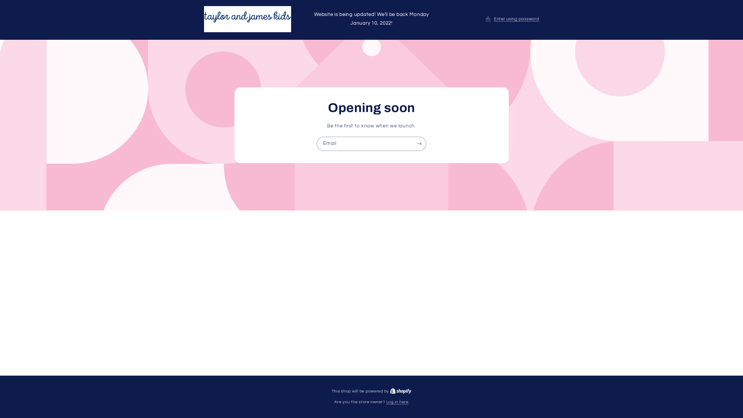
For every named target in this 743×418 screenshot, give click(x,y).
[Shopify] (401, 391)
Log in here (397, 402)
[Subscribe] (419, 144)
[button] (512, 19)
